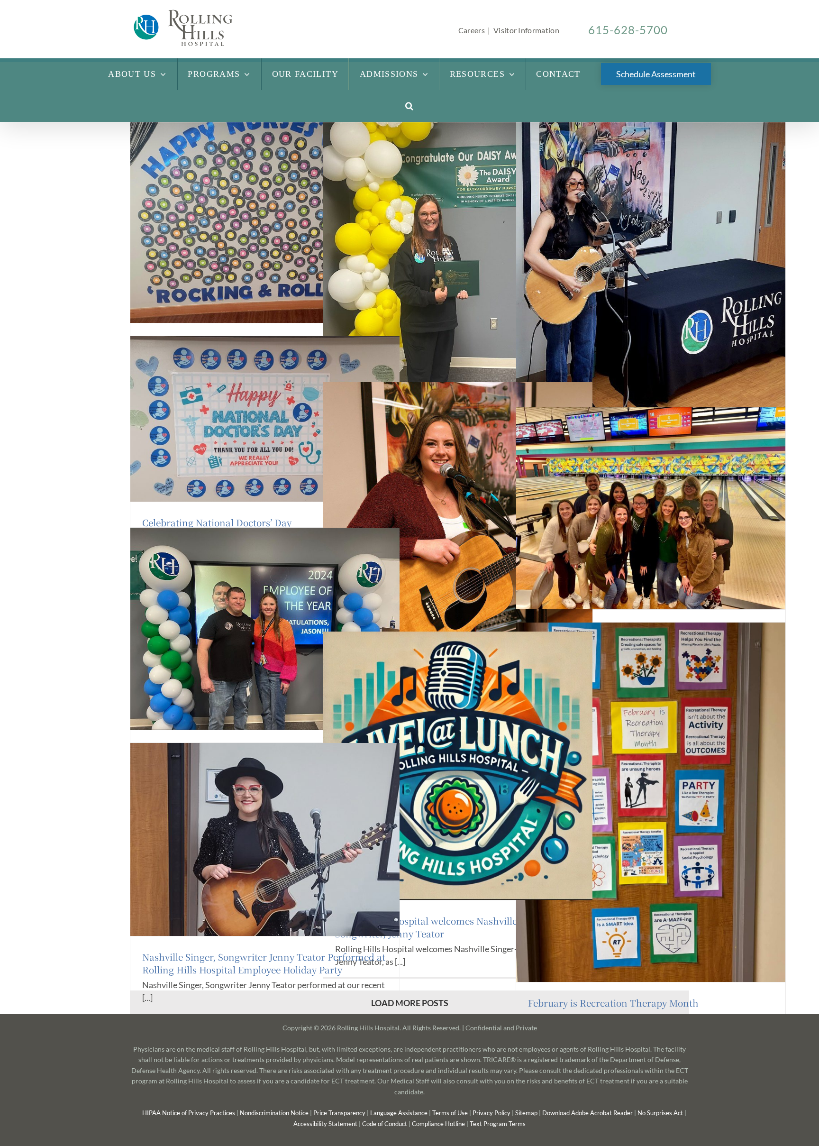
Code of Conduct (384, 1124)
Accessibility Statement (325, 1124)
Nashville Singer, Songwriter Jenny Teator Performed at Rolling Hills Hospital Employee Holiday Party (263, 963)
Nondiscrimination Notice (274, 1113)
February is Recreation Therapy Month (613, 1002)
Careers (471, 30)
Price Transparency (339, 1113)
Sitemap (526, 1113)
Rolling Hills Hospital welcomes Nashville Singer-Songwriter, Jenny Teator (443, 927)
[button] (409, 106)
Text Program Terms (498, 1124)
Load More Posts (409, 1003)
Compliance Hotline (438, 1124)
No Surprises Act (660, 1113)
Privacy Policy (492, 1113)
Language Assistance (399, 1113)
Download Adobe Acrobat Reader (587, 1113)
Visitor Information (526, 30)
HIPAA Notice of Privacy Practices (188, 1113)
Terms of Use (450, 1113)
